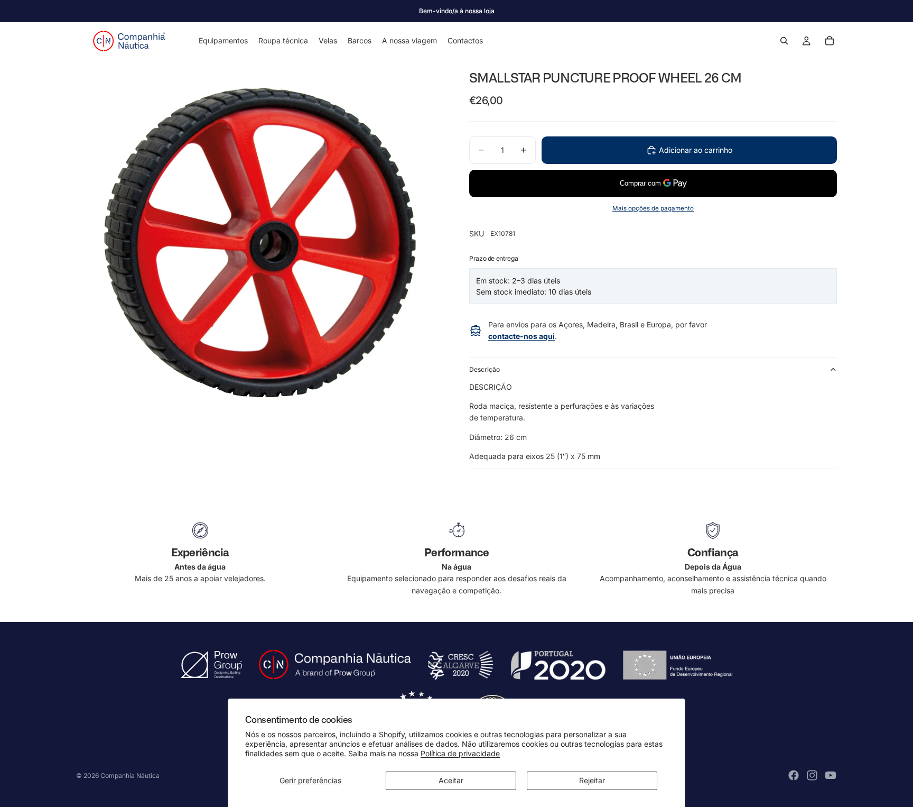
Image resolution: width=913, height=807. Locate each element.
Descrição (484, 369)
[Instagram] (812, 775)
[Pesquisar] (784, 40)
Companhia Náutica (130, 776)
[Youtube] (830, 775)
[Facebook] (793, 775)
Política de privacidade (460, 753)
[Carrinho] (829, 40)
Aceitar (451, 780)
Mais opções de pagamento (653, 208)
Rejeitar (592, 780)
